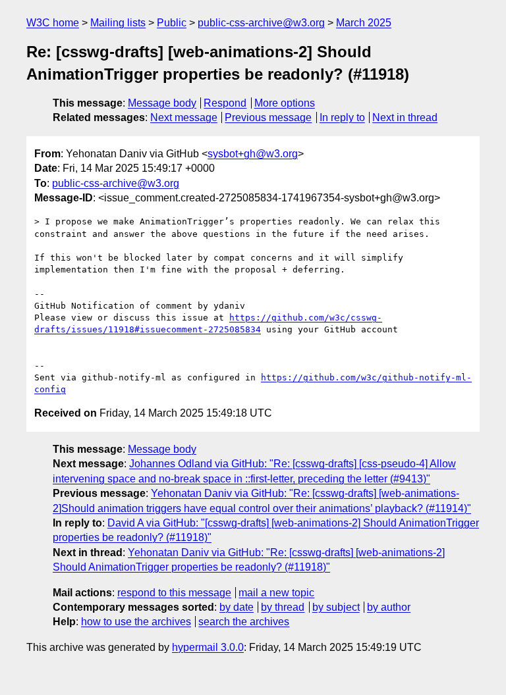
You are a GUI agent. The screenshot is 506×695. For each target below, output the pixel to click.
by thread (282, 607)
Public (171, 22)
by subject (336, 607)
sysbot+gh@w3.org (253, 153)
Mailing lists (118, 22)
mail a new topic (276, 592)
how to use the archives (136, 621)
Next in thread (404, 117)
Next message (183, 117)
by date (236, 607)
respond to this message (174, 592)
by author (388, 607)
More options (284, 103)
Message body (162, 103)
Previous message (268, 117)
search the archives (243, 621)
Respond (225, 103)
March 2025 (363, 22)
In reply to (342, 117)
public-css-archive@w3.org (261, 22)
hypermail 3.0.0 (208, 647)
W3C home (52, 22)
